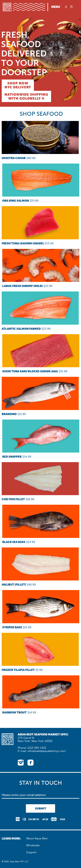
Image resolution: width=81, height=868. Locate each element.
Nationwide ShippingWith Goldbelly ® (26, 96)
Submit (40, 808)
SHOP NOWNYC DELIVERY (18, 85)
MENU (55, 7)
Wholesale (33, 845)
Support (31, 852)
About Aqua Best (36, 838)
